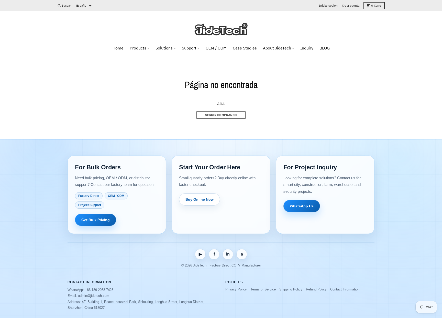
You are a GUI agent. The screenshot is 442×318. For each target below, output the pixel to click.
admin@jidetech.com (93, 296)
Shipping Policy (290, 289)
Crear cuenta (350, 5)
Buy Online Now (199, 199)
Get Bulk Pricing (95, 220)
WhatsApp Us (302, 206)
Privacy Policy (236, 289)
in (228, 254)
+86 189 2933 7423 (99, 290)
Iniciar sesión (328, 5)
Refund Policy (316, 289)
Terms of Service (263, 289)
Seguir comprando (221, 115)
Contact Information (344, 289)
